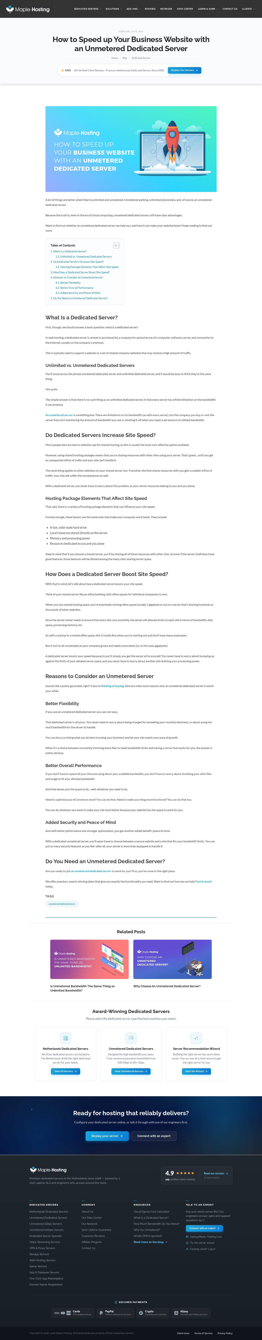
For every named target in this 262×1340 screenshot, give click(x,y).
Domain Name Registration (46, 1284)
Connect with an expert (153, 1136)
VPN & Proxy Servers (42, 1248)
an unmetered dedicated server (91, 871)
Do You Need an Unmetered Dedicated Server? (80, 298)
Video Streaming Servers (44, 1241)
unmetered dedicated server (62, 904)
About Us (87, 1211)
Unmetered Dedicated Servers (48, 1217)
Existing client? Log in (202, 1249)
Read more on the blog (149, 1241)
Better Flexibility (70, 282)
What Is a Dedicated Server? (70, 251)
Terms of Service (203, 1333)
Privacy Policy (225, 1333)
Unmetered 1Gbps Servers (45, 1223)
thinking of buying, (112, 686)
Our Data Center (92, 1217)
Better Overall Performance (76, 287)
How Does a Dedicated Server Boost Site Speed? (81, 272)
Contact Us (88, 1248)
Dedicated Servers (141, 57)
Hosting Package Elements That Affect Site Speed (89, 266)
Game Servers (38, 1266)
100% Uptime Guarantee (96, 1229)
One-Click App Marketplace (46, 1278)
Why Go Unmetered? (147, 1229)
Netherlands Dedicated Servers (48, 1211)
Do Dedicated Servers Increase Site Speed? (78, 261)
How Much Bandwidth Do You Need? (156, 1223)
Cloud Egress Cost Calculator (151, 1211)
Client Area (183, 1333)
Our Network (89, 1223)
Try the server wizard (202, 1242)
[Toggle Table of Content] (115, 246)
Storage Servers (39, 1254)
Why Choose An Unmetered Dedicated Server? (167, 986)
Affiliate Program (92, 1241)
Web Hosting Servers (42, 1260)
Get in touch (204, 881)
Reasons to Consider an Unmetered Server (78, 277)
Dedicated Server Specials (45, 1235)
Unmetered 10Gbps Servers (46, 1229)
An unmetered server (59, 415)
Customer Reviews (93, 1235)
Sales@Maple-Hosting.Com (206, 1236)
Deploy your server (105, 1136)
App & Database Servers (44, 1272)
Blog (124, 57)
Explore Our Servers (182, 70)
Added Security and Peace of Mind (80, 292)
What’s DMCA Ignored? (148, 1235)
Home (115, 57)
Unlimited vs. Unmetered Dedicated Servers (86, 256)
